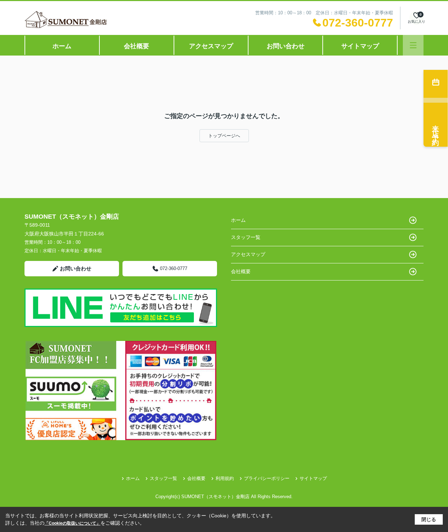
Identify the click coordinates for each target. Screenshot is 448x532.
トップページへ (224, 135)
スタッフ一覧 (245, 237)
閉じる (428, 519)
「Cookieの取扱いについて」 (72, 523)
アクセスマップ (211, 46)
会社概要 (136, 46)
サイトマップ (360, 46)
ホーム (61, 46)
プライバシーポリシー (266, 478)
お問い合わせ (285, 46)
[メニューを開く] (413, 45)
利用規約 (225, 478)
